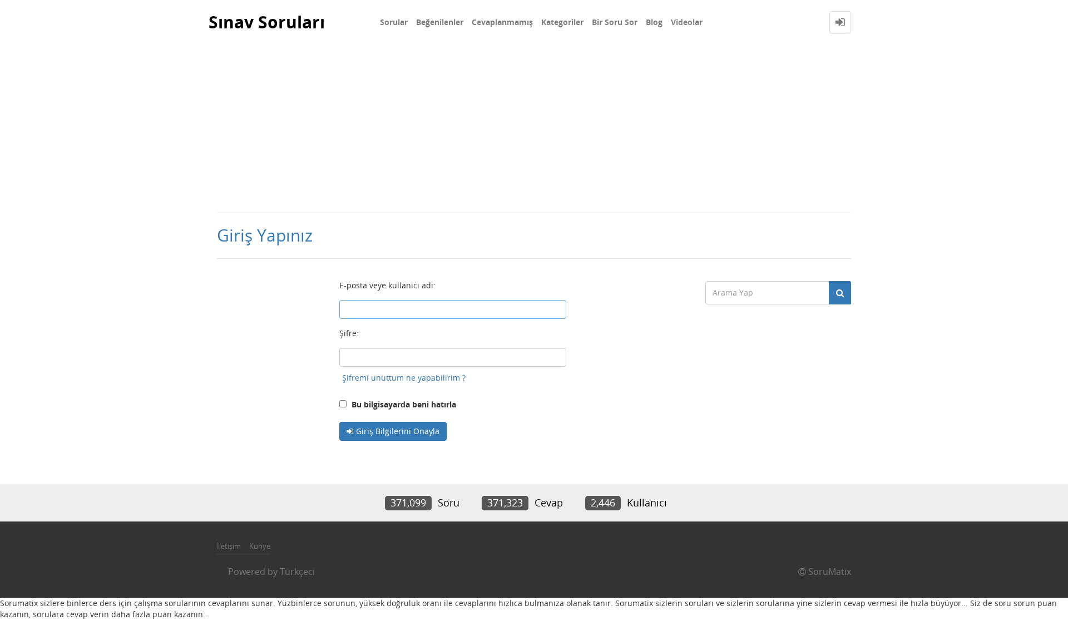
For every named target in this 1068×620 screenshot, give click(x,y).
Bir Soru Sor (614, 22)
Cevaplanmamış (502, 22)
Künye (259, 546)
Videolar (687, 22)
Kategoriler (562, 22)
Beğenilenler (439, 22)
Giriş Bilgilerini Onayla (397, 431)
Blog (654, 22)
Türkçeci (297, 571)
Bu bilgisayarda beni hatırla (402, 404)
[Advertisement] (534, 128)
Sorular (394, 22)
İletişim (229, 546)
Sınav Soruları (267, 22)
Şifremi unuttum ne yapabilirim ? (404, 377)
